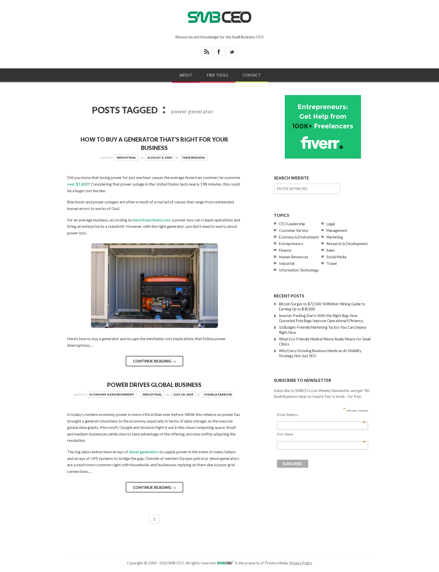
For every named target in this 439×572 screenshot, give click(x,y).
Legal (330, 224)
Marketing (334, 237)
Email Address (321, 415)
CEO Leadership (292, 224)
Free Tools (217, 75)
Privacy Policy (300, 563)
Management (337, 230)
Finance (285, 250)
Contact (252, 75)
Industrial (126, 157)
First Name (321, 434)
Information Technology (299, 270)
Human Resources (293, 257)
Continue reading (154, 361)
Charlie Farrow (218, 394)
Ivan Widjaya (193, 157)
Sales (330, 250)
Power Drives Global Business (154, 384)
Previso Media (276, 563)
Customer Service (293, 230)
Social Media (336, 257)
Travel (331, 263)
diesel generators (144, 451)
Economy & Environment (112, 394)
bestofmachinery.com (151, 219)
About (185, 75)
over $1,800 (77, 184)
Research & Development (347, 244)
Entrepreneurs (291, 244)
